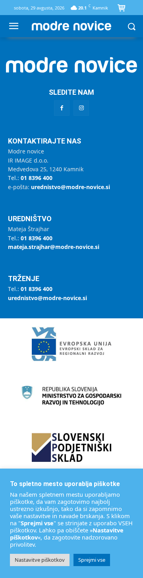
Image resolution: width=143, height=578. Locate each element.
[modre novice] (71, 26)
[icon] (121, 8)
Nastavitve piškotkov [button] (40, 559)
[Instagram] (81, 108)
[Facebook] (62, 108)
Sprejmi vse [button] (91, 559)
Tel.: (30, 178)
